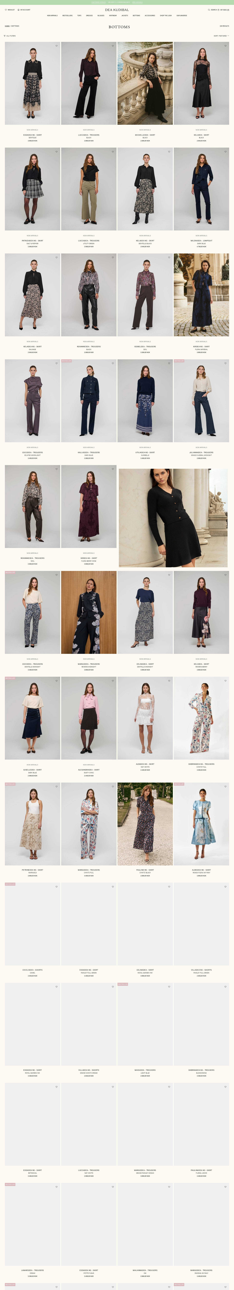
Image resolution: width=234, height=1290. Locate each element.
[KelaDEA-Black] (201, 95)
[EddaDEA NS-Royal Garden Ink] (32, 1033)
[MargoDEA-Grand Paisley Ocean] (145, 1133)
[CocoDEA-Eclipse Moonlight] (32, 412)
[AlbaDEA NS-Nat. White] (145, 727)
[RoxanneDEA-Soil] (32, 518)
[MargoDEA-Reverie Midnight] (89, 624)
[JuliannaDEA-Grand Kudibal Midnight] (201, 412)
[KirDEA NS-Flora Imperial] (201, 306)
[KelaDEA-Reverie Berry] (201, 624)
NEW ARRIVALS (137, 2)
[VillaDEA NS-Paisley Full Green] (201, 933)
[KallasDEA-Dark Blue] (89, 412)
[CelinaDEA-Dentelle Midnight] (145, 624)
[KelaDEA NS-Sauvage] (32, 306)
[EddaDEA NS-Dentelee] (32, 95)
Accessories (150, 15)
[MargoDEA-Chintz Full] (89, 833)
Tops (79, 15)
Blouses (101, 15)
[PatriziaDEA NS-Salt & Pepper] (32, 200)
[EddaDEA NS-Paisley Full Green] (89, 933)
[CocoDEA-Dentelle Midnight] (32, 624)
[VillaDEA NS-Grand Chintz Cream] (89, 1033)
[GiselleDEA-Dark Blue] (32, 730)
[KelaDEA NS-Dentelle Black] (145, 200)
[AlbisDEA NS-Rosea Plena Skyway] (201, 833)
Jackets (125, 15)
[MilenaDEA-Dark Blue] (201, 200)
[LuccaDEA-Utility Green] (89, 200)
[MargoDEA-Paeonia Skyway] (201, 1233)
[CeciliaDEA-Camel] (32, 933)
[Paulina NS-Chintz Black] (145, 833)
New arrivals (52, 15)
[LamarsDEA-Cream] (32, 1233)
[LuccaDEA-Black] (89, 95)
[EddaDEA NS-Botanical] (32, 1133)
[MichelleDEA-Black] (145, 95)
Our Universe (182, 15)
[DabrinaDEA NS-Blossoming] (201, 1033)
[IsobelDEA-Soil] (145, 306)
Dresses (89, 15)
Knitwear (113, 15)
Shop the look (166, 15)
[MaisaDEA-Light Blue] (145, 1033)
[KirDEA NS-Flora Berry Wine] (89, 518)
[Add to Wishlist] (56, 46)
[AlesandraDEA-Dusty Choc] (89, 730)
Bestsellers (68, 15)
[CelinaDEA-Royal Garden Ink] (145, 933)
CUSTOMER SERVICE (99, 2)
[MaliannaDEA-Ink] (145, 1233)
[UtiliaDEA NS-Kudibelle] (145, 412)
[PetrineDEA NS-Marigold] (32, 833)
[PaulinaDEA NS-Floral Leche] (201, 1133)
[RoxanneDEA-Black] (89, 306)
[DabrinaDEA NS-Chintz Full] (201, 727)
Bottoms (136, 15)
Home (7, 26)
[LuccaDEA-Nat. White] (89, 1133)
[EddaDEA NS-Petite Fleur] (89, 1233)
